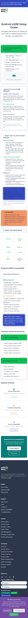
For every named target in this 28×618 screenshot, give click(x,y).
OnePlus (8, 247)
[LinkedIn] (13, 577)
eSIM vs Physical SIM (7, 559)
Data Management (6, 532)
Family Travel (5, 529)
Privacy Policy (5, 557)
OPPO (9, 252)
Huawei (8, 259)
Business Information (7, 551)
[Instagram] (9, 577)
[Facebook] (2, 577)
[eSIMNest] (4, 10)
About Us (3, 546)
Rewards (3, 567)
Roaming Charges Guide (7, 534)
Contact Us (4, 507)
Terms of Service (6, 554)
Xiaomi (21, 252)
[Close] (27, 1)
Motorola (19, 247)
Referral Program (6, 564)
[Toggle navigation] (25, 10)
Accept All (14, 614)
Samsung (8, 239)
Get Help (14, 413)
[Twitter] (6, 577)
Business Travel (5, 527)
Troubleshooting (5, 512)
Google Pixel (20, 239)
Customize (8, 610)
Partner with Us (5, 549)
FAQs (2, 504)
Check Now (14, 430)
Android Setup (5, 524)
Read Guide (14, 396)
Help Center (14, 453)
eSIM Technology (6, 562)
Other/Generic (19, 259)
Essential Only (20, 610)
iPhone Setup (5, 521)
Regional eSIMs (5, 490)
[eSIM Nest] (4, 468)
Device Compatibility (6, 509)
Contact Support (14, 448)
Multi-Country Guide (6, 537)
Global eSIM (4, 492)
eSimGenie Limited (6, 477)
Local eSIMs (4, 487)
